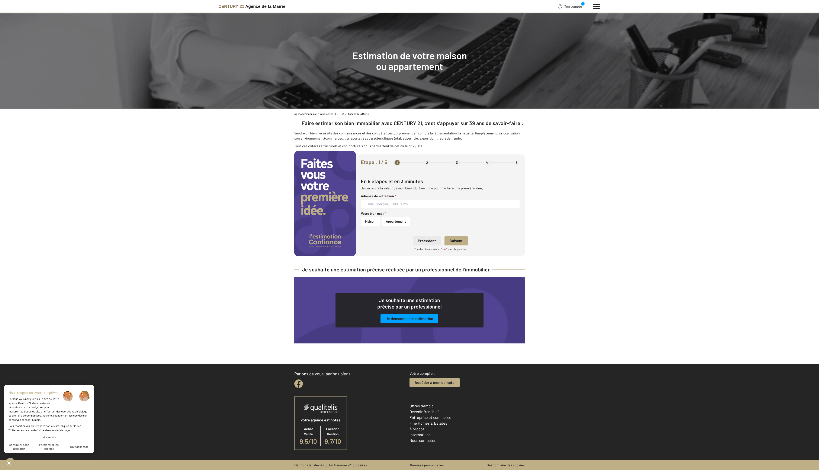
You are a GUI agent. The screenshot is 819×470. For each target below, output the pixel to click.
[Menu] (597, 6)
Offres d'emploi (422, 406)
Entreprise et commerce (430, 417)
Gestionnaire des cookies (506, 465)
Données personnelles (427, 465)
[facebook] (298, 383)
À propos (417, 429)
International (420, 434)
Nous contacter (423, 440)
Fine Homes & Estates (428, 423)
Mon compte (573, 6)
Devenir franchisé (425, 411)
